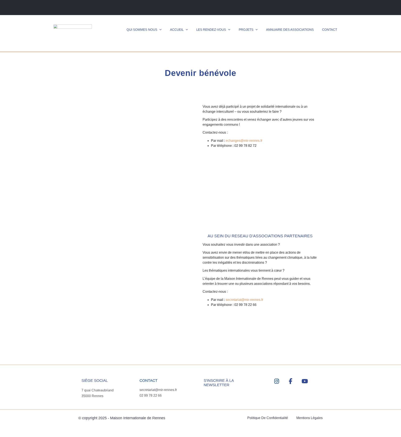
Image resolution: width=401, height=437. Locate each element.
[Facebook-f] (290, 381)
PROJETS (246, 29)
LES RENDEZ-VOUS (211, 29)
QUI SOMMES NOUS (142, 29)
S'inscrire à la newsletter (219, 382)
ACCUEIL (177, 29)
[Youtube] (304, 381)
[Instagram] (276, 381)
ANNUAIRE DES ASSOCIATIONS (290, 29)
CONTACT (329, 29)
